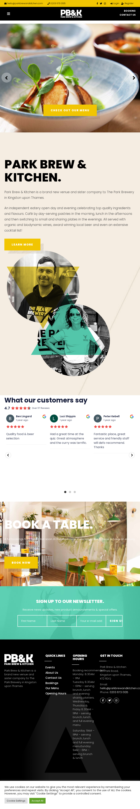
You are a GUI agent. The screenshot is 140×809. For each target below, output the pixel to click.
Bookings (51, 683)
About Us (51, 673)
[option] (70, 78)
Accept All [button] (37, 800)
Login (116, 3)
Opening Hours (55, 693)
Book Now (21, 563)
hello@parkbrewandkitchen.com (25, 3)
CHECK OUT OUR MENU (70, 110)
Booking (130, 10)
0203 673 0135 (58, 3)
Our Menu (52, 688)
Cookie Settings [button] (16, 800)
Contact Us (128, 14)
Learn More (22, 244)
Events (50, 667)
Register (129, 3)
